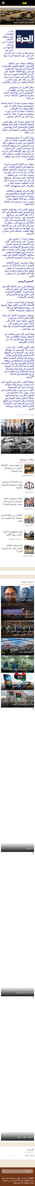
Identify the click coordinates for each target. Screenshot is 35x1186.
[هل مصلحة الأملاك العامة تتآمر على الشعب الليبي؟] (29, 549)
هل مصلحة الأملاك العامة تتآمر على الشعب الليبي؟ (11, 548)
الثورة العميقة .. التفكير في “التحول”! (21, 847)
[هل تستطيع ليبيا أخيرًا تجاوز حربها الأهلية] (29, 535)
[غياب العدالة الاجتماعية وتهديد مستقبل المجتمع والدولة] (29, 485)
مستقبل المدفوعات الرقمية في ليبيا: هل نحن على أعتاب (19, 685)
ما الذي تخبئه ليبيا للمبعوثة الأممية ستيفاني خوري (18, 598)
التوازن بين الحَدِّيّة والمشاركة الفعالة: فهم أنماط (20, 1135)
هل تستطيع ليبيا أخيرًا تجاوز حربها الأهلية (13, 533)
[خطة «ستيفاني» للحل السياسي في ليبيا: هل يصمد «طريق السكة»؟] (29, 502)
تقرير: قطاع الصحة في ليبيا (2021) (18, 669)
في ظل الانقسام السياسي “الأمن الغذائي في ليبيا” (18, 650)
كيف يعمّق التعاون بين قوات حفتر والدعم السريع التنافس (18, 702)
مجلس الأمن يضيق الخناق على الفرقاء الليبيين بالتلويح (19, 633)
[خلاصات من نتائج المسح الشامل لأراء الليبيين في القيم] (29, 518)
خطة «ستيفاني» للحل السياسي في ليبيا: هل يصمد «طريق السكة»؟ (12, 501)
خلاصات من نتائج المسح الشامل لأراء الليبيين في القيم (11, 518)
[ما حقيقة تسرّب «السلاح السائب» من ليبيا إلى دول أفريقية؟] (29, 469)
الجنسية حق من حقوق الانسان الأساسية (19, 615)
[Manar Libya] (24, 2)
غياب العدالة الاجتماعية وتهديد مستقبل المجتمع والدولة (12, 484)
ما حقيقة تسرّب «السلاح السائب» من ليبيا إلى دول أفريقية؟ (11, 468)
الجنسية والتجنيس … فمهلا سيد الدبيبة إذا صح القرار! (19, 991)
